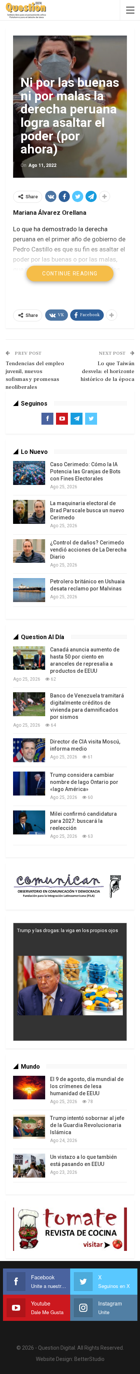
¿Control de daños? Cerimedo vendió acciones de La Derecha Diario (88, 550)
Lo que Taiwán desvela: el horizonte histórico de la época (107, 371)
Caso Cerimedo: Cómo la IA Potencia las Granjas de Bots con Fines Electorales (85, 471)
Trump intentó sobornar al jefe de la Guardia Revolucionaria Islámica (87, 1125)
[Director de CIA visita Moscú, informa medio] (29, 750)
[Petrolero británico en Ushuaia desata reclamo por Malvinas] (29, 590)
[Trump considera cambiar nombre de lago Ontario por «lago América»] (29, 784)
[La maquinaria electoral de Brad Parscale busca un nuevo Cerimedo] (29, 512)
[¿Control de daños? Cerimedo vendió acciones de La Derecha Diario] (29, 551)
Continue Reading (69, 274)
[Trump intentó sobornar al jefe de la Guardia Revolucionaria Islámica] (29, 1127)
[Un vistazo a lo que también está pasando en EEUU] (29, 1166)
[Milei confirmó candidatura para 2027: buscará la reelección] (29, 822)
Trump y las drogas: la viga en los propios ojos (67, 930)
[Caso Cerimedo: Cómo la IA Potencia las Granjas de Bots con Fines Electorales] (29, 473)
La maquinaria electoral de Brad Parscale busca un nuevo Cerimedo (87, 510)
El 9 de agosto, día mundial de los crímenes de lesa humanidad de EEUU (87, 1086)
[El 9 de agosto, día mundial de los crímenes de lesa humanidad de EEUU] (29, 1088)
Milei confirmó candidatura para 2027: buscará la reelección (83, 821)
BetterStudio (89, 1359)
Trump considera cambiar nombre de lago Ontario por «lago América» (84, 782)
